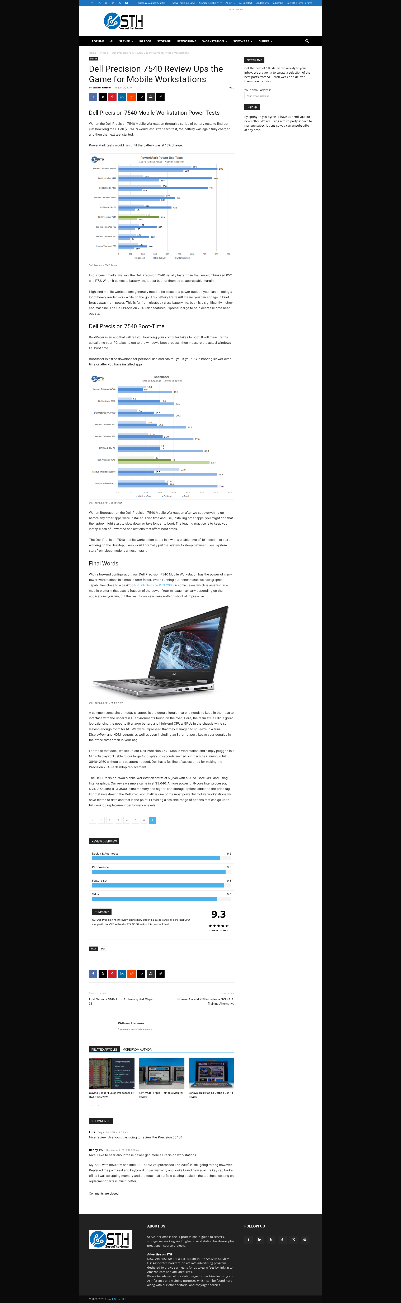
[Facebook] (92, 3)
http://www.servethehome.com (135, 1029)
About (229, 2)
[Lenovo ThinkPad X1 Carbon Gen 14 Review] (211, 1073)
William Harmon (102, 87)
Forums (98, 41)
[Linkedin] (99, 3)
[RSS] (106, 3)
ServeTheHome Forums (299, 2)
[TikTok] (113, 3)
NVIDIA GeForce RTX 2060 (154, 585)
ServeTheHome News (184, 2)
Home (92, 52)
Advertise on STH (159, 1254)
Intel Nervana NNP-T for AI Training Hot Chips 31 (121, 1001)
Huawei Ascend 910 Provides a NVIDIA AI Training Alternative (206, 1001)
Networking (186, 41)
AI (111, 41)
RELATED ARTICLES (104, 1049)
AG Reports (262, 2)
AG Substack (246, 2)
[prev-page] (91, 1105)
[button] (307, 42)
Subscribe (278, 2)
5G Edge (145, 41)
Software (241, 41)
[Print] (151, 97)
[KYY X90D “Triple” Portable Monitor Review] (161, 1073)
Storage (164, 41)
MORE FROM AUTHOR (137, 1049)
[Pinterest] (112, 97)
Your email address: (258, 90)
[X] (120, 3)
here (229, 1281)
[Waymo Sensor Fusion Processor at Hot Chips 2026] (112, 1073)
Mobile (104, 52)
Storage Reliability (209, 2)
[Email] (141, 97)
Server (124, 41)
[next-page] (98, 1105)
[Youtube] (126, 3)
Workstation (213, 41)
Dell (103, 948)
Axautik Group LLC (115, 1299)
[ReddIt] (131, 97)
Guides (264, 41)
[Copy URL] (160, 97)
